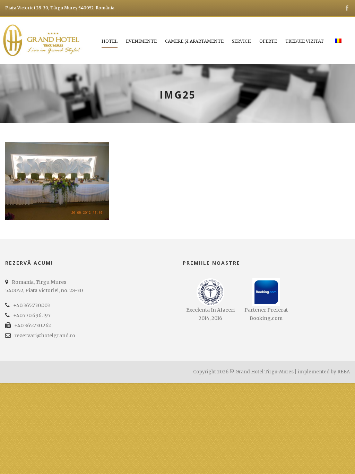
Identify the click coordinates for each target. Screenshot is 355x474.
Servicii (241, 41)
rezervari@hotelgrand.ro (44, 335)
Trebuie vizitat (304, 41)
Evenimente (141, 41)
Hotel (110, 41)
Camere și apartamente (194, 41)
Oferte (268, 41)
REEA (343, 372)
